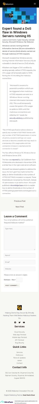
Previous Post (19, 201)
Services (20, 352)
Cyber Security (22, 40)
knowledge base (17, 185)
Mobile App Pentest (19, 337)
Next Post (20, 207)
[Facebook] (15, 322)
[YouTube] (24, 322)
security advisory (16, 118)
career (19, 360)
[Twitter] (19, 322)
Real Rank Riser (29, 395)
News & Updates (19, 358)
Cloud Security (19, 332)
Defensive (19, 355)
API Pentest (19, 340)
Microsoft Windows (16, 42)
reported (15, 160)
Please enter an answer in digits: (15, 275)
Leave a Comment (9, 40)
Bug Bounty (19, 343)
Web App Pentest (19, 335)
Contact (19, 363)
